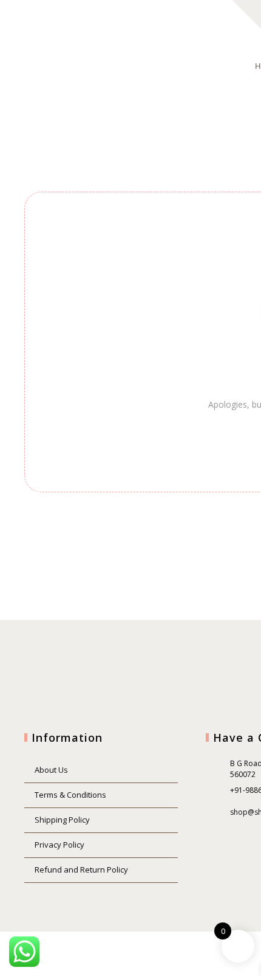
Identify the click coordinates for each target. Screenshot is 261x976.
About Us (51, 769)
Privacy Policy (59, 844)
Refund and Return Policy (81, 869)
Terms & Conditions (70, 794)
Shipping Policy (62, 819)
